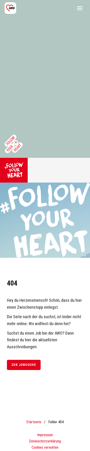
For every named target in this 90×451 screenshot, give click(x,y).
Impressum (45, 435)
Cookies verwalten (45, 447)
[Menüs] (79, 8)
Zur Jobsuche (24, 365)
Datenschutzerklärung (45, 441)
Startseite (33, 422)
